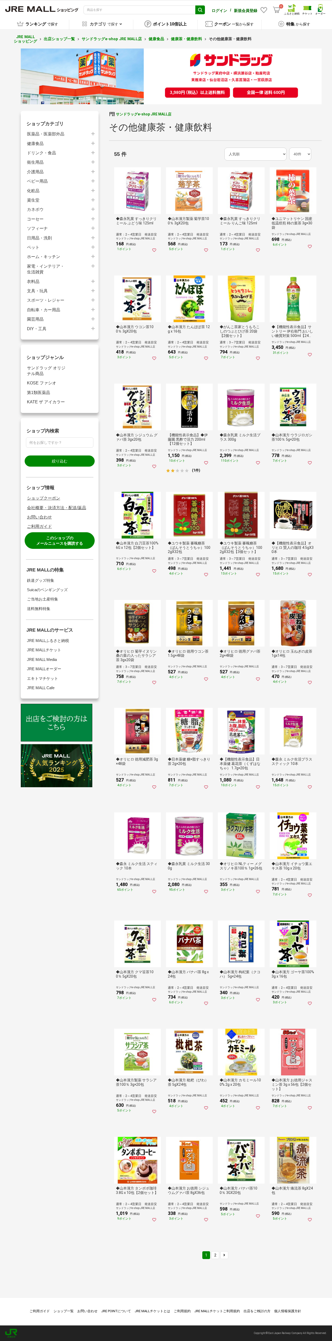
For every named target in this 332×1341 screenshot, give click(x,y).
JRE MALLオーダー (44, 669)
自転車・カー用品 (43, 310)
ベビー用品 (37, 181)
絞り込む (59, 461)
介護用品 (35, 172)
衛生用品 (35, 162)
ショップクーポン (43, 498)
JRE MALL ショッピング (25, 39)
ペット (33, 247)
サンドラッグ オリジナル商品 (46, 371)
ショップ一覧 (63, 1311)
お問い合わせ (39, 517)
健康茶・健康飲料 (186, 39)
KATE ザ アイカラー (46, 402)
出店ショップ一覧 (59, 39)
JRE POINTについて (116, 1311)
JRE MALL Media (42, 659)
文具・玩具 (37, 291)
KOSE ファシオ (41, 383)
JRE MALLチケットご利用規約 (217, 1311)
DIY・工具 (36, 329)
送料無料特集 (38, 608)
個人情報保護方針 (287, 1311)
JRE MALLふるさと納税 (48, 640)
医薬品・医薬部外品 (45, 134)
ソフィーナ (37, 228)
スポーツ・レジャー (45, 300)
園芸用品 (35, 319)
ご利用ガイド (39, 526)
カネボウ (35, 209)
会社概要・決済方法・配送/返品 (56, 508)
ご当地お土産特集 (42, 599)
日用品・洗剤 (39, 238)
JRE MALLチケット (44, 650)
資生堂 (33, 200)
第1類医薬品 (38, 392)
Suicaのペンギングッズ (47, 589)
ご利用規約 (182, 1311)
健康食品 (156, 39)
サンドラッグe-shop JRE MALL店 (112, 39)
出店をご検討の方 (257, 1311)
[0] (276, 9)
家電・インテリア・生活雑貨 (45, 269)
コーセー (35, 219)
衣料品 (33, 281)
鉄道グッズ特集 (40, 580)
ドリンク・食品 (41, 153)
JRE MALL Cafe (40, 688)
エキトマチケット (42, 678)
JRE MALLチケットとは (152, 1311)
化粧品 (33, 191)
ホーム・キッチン (43, 256)
